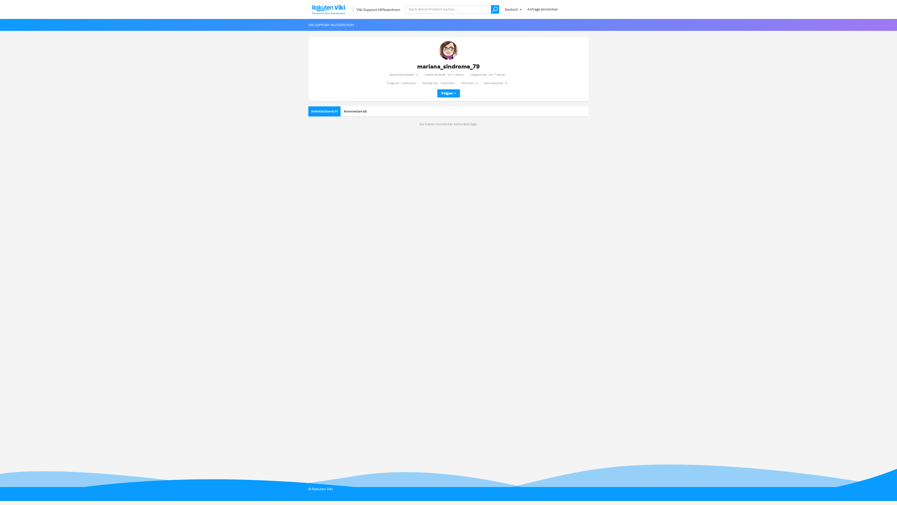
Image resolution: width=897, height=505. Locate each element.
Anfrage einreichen (542, 9)
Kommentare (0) (355, 111)
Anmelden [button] (576, 9)
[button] (495, 9)
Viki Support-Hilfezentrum (378, 9)
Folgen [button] (447, 93)
